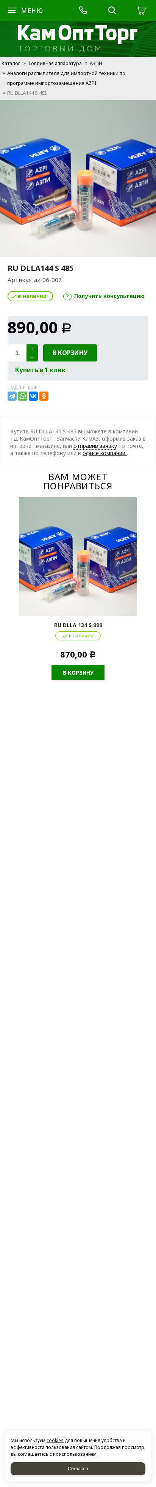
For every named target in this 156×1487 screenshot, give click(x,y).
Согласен (78, 1468)
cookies (55, 1440)
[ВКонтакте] (33, 396)
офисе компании (105, 453)
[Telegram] (12, 396)
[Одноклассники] (43, 396)
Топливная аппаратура (55, 63)
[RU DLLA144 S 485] (78, 178)
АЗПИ (96, 63)
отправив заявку (95, 445)
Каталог (11, 63)
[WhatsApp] (22, 396)
